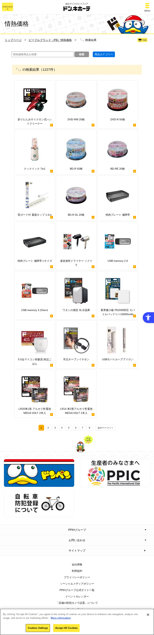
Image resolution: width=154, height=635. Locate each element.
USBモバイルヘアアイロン (118, 359)
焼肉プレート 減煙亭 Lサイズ (34, 260)
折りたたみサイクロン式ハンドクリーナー (35, 121)
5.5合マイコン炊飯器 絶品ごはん (34, 361)
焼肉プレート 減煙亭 (118, 214)
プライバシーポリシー (77, 577)
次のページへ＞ (105, 427)
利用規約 (77, 570)
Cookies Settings (38, 628)
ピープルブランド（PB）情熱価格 (50, 40)
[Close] (148, 615)
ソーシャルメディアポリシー (77, 583)
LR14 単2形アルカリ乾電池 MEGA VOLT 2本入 (76, 410)
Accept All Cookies (66, 628)
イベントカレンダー (77, 596)
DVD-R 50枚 (117, 119)
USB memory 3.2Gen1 (34, 310)
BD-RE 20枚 (117, 168)
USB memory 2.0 (118, 260)
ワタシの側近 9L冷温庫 (76, 310)
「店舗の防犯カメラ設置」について (77, 602)
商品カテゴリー (104, 54)
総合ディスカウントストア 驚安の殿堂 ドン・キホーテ (77, 7)
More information (61, 618)
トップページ (13, 40)
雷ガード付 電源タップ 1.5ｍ (35, 214)
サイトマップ (77, 550)
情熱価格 (17, 23)
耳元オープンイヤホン (76, 359)
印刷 (144, 40)
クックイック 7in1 (34, 168)
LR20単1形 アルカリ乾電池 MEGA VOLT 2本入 (35, 410)
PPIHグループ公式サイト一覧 (77, 590)
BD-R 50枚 (76, 168)
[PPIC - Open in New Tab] (115, 484)
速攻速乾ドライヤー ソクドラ (76, 262)
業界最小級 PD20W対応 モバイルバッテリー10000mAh (118, 312)
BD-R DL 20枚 (76, 214)
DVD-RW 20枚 (76, 119)
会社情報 (77, 564)
